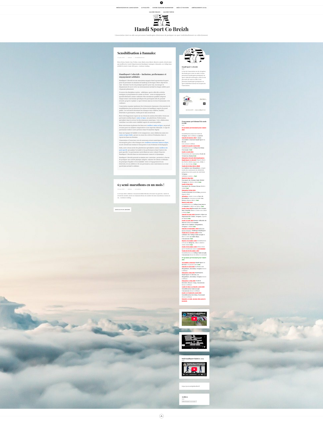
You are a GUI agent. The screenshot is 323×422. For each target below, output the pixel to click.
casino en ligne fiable (126, 135)
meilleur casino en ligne (155, 125)
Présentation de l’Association (127, 7)
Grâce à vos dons (182, 7)
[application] (194, 369)
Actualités (145, 7)
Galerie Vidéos (168, 12)
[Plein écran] (204, 374)
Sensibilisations (139, 57)
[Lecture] (184, 374)
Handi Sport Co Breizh (161, 28)
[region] (194, 103)
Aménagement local (199, 7)
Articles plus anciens (122, 209)
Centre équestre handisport (162, 7)
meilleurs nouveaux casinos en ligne (156, 142)
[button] (184, 103)
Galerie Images (154, 12)
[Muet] (202, 374)
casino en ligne (141, 118)
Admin (130, 57)
